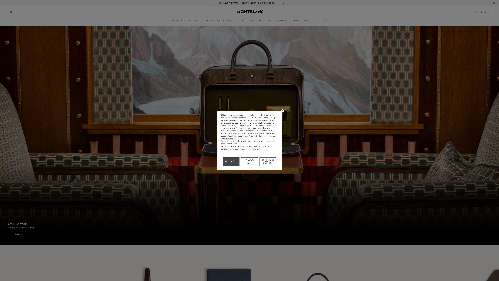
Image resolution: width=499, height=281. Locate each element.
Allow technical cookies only (250, 162)
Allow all (231, 161)
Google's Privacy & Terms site (248, 123)
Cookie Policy (230, 139)
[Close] (282, 110)
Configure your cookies (268, 161)
